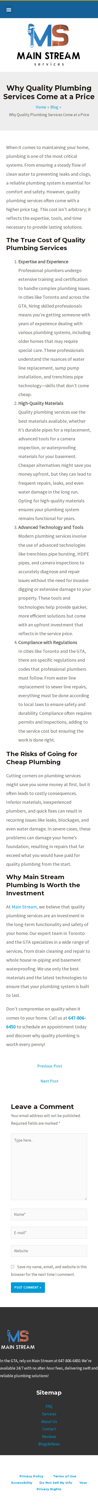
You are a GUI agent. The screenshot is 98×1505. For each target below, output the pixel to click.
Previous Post (49, 1066)
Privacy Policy (30, 1476)
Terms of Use (64, 1476)
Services (49, 1414)
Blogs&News (49, 1444)
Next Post (49, 1081)
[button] (9, 9)
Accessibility (21, 1482)
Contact (49, 1429)
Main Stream (24, 907)
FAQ (49, 1406)
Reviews (49, 1436)
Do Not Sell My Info (55, 1482)
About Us (49, 1421)
